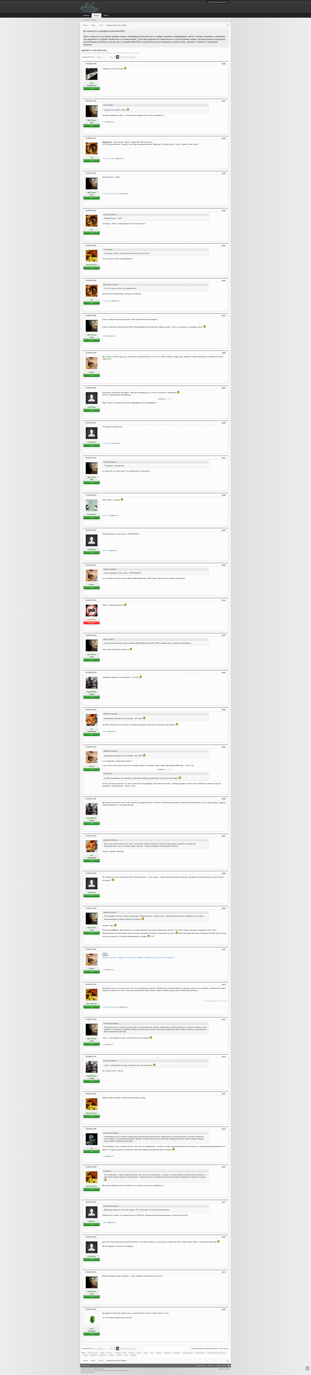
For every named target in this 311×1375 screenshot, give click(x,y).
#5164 (223, 709)
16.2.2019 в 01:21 (91, 422)
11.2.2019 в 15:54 (91, 245)
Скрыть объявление (227, 31)
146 (111, 57)
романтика (102, 1355)
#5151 (223, 245)
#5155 (223, 388)
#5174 (223, 1094)
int (103, 1044)
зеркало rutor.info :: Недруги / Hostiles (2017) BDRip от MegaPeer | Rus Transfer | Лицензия (138, 957)
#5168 (223, 873)
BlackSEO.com (100, 1369)
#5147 (223, 101)
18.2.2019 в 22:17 (91, 565)
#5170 (223, 949)
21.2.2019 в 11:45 (91, 798)
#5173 (223, 1056)
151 (128, 57)
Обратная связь (201, 1365)
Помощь (210, 1365)
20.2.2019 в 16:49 (91, 672)
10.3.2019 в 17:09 (91, 1019)
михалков (177, 1353)
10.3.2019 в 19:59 (91, 1129)
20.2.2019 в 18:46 (91, 709)
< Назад (98, 57)
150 (124, 57)
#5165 (223, 747)
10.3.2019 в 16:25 (91, 984)
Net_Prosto (106, 158)
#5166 (223, 799)
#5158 (223, 495)
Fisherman (106, 193)
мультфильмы (200, 1353)
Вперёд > (133, 57)
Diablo (105, 443)
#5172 (223, 1019)
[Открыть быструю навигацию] (228, 25)
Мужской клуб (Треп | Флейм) (101, 53)
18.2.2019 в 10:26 (91, 530)
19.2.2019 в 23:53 (91, 635)
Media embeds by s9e (122, 1370)
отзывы (85, 1355)
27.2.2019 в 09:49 (91, 873)
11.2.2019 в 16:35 (91, 280)
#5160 (223, 565)
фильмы (133, 1355)
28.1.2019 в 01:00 (91, 63)
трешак (119, 1355)
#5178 (223, 1237)
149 (121, 57)
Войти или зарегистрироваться (217, 2)
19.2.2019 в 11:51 (91, 600)
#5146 (223, 64)
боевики (131, 1353)
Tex (104, 1156)
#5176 (223, 1167)
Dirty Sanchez (107, 301)
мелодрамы (167, 1353)
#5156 (223, 423)
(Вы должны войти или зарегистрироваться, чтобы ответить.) (210, 1348)
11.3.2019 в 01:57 (91, 1202)
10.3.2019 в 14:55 (91, 949)
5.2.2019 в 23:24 (91, 138)
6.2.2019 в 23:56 (91, 173)
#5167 (223, 836)
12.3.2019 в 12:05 (91, 1309)
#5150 (223, 210)
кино (151, 1353)
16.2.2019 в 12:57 (91, 458)
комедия (158, 1353)
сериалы (111, 1355)
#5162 (223, 635)
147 (114, 57)
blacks (105, 336)
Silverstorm (113, 193)
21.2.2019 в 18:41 (91, 836)
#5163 (223, 672)
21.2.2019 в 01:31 (91, 747)
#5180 (223, 1309)
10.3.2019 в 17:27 (91, 1056)
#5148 (223, 138)
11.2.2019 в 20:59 (91, 315)
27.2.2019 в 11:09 (91, 908)
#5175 (223, 1129)
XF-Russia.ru (91, 1372)
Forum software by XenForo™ (97, 1370)
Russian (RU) (86, 1365)
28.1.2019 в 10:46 (91, 101)
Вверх (224, 1365)
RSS (229, 1365)
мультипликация (188, 1353)
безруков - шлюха (120, 1353)
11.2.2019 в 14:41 (91, 210)
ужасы (126, 1355)
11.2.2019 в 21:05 (91, 352)
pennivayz (130, 53)
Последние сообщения (89, 20)
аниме (102, 1353)
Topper (113, 158)
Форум (96, 15)
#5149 (223, 173)
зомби (145, 1353)
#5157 (223, 458)
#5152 (223, 280)
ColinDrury (106, 1007)
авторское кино (92, 1353)
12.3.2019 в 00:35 (91, 1237)
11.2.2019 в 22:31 (91, 388)
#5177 (223, 1202)
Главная (86, 15)
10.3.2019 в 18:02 (91, 1093)
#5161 (223, 600)
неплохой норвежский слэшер (216, 1353)
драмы (139, 1353)
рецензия (94, 1355)
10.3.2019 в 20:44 (91, 1167)
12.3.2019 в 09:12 (91, 1272)
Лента (106, 15)
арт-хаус (109, 1353)
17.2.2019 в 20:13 (91, 495)
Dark (104, 121)
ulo (119, 193)
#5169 (223, 908)
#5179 (223, 1272)
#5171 (223, 984)
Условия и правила (224, 1369)
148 (118, 57)
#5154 (223, 353)
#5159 (223, 530)
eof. (104, 969)
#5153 (223, 315)
